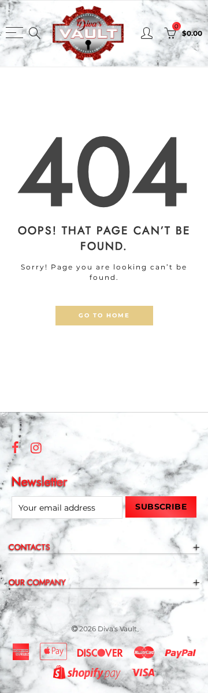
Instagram (36, 447)
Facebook (15, 447)
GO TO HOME (104, 315)
